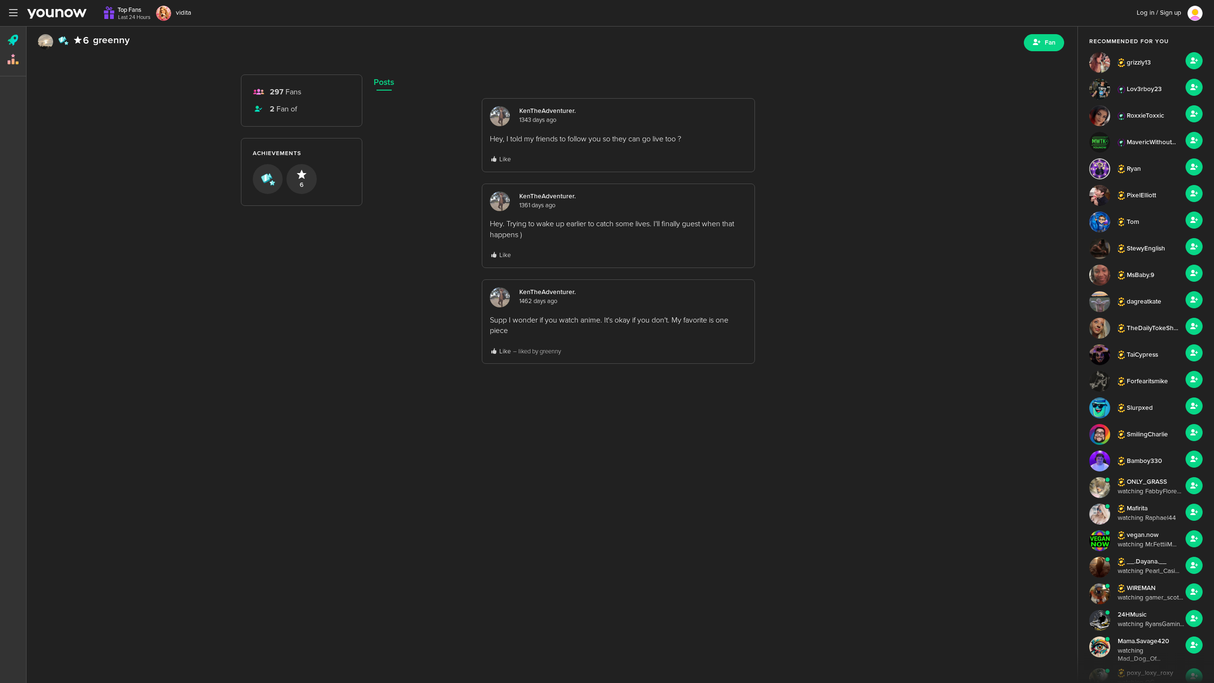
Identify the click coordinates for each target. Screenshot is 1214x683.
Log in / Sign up (1159, 13)
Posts (384, 82)
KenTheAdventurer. (547, 111)
